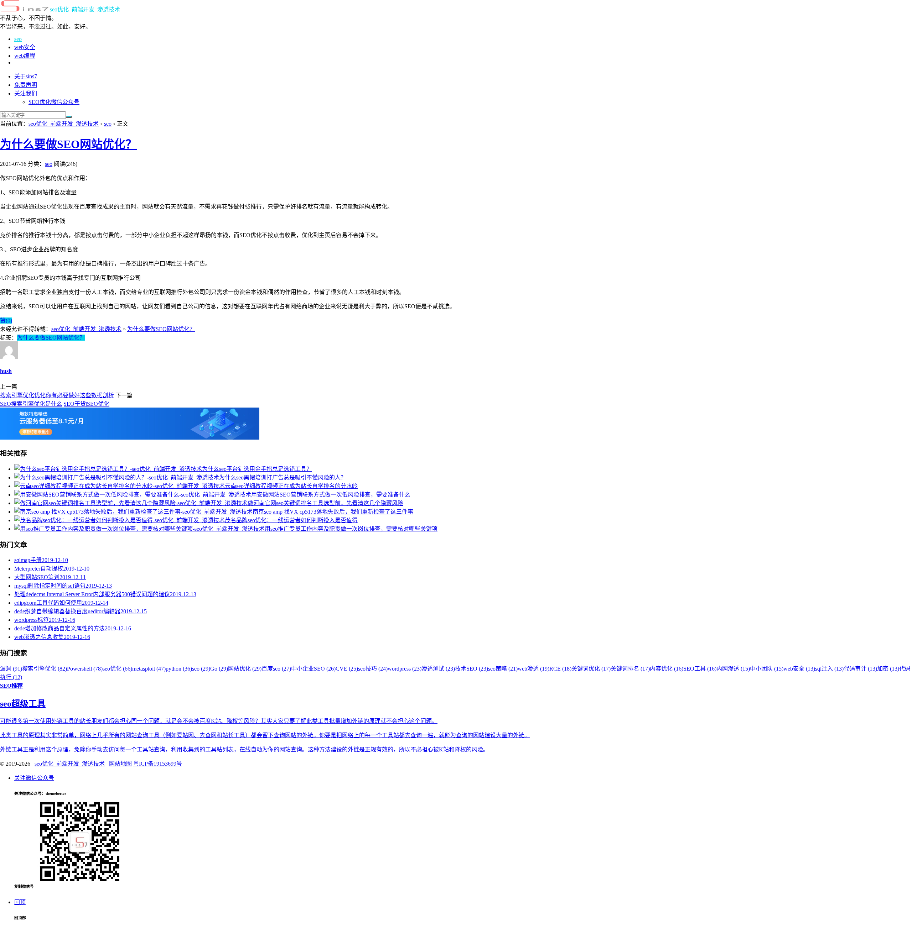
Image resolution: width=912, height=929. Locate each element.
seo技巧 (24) (373, 669)
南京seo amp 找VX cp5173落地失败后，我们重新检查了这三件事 (333, 512)
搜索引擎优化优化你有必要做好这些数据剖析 (57, 395)
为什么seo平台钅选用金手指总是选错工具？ (257, 469)
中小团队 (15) (766, 669)
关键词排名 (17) (630, 669)
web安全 (24, 47)
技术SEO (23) (471, 669)
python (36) (179, 669)
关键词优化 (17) (591, 669)
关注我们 (25, 93)
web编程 (24, 56)
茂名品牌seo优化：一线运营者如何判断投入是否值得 (291, 520)
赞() (6, 320)
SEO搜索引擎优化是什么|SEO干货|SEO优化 (54, 404)
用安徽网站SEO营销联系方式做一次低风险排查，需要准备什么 (330, 495)
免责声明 (25, 85)
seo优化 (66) (117, 669)
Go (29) (219, 669)
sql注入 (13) (829, 669)
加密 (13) (888, 669)
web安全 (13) (799, 669)
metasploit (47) (149, 669)
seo (18, 39)
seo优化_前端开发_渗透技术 (85, 9)
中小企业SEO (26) (313, 669)
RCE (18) (560, 669)
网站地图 (120, 764)
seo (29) (201, 669)
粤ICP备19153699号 (157, 764)
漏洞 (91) (11, 669)
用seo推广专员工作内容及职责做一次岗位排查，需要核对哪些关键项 (351, 529)
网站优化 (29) (244, 669)
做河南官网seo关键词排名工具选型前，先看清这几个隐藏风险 (325, 503)
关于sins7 (25, 76)
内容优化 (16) (666, 669)
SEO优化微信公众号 (53, 102)
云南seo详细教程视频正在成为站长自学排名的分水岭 (291, 486)
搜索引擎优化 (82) (44, 669)
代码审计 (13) (860, 669)
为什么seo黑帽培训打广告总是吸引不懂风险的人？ (282, 477)
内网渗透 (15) (733, 669)
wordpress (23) (404, 669)
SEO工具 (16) (699, 669)
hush (6, 371)
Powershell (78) (85, 669)
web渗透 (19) (533, 669)
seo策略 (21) (503, 669)
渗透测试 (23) (438, 669)
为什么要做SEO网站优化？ (68, 144)
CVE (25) (347, 669)
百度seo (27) (276, 669)
